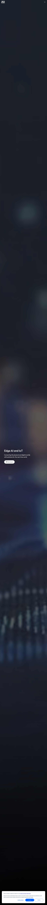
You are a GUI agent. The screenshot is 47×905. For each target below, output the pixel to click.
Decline (39, 900)
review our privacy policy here (25, 893)
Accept (29, 900)
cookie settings (21, 900)
